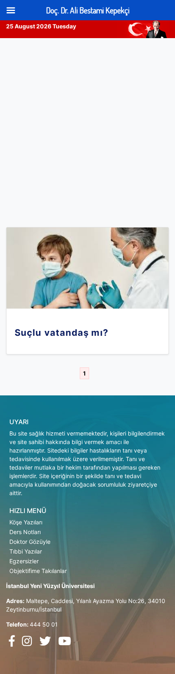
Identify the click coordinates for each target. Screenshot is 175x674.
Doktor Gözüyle (29, 541)
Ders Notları (25, 531)
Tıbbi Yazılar (25, 551)
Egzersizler (24, 561)
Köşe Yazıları (25, 522)
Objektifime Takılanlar (38, 570)
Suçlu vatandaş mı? (61, 332)
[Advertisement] (87, 129)
